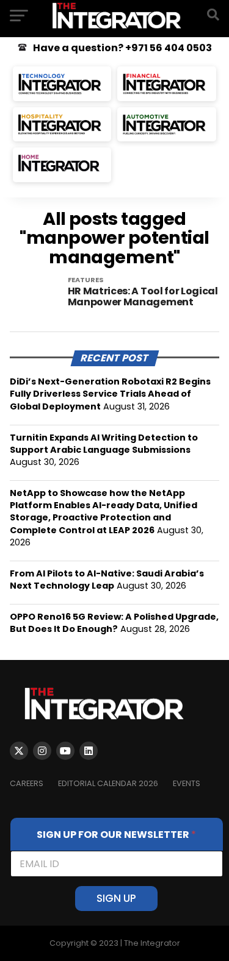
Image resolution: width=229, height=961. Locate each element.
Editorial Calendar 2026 (108, 783)
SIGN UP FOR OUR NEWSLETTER (116, 835)
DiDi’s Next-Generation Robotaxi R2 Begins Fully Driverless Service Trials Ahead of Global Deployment (110, 393)
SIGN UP (116, 898)
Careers (26, 783)
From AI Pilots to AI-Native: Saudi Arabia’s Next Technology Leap (107, 579)
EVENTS (186, 783)
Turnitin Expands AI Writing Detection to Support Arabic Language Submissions (104, 443)
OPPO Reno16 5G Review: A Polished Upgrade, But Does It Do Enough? (114, 623)
